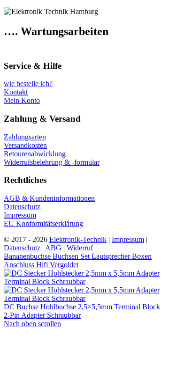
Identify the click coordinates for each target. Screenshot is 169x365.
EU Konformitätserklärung (43, 223)
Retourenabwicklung (35, 154)
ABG (53, 248)
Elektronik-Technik (78, 239)
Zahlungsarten (25, 137)
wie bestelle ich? (28, 84)
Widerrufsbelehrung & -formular (52, 162)
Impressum (20, 215)
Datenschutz (22, 207)
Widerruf (80, 248)
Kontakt (16, 92)
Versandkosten (25, 145)
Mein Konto (22, 100)
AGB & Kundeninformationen (49, 198)
